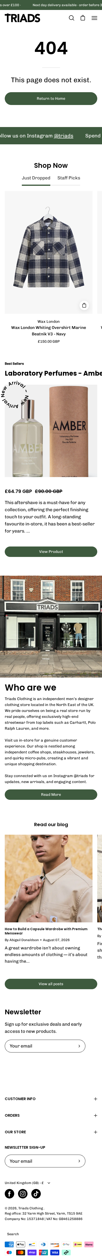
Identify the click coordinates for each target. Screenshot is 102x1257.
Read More (51, 794)
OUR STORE (15, 1132)
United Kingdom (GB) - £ (24, 1183)
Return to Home (51, 98)
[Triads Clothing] (22, 18)
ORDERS (12, 1115)
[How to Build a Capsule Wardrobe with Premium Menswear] (49, 878)
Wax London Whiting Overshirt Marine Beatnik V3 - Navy (48, 330)
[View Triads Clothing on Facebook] (9, 1193)
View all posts (51, 984)
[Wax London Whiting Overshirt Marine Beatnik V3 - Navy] (84, 305)
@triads (50, 136)
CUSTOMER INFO (20, 1099)
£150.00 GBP (49, 341)
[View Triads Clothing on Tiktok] (36, 1193)
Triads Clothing (31, 1208)
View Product (51, 551)
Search (13, 1234)
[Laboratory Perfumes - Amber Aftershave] (51, 431)
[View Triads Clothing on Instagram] (23, 1193)
